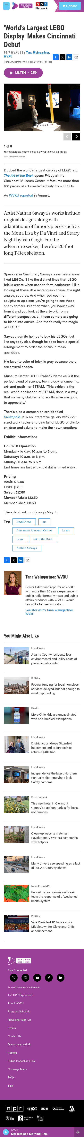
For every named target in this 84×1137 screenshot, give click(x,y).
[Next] (76, 136)
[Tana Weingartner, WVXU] (12, 583)
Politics (35, 678)
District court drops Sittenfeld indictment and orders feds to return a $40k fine (51, 747)
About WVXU (16, 1003)
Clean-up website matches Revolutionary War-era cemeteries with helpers (54, 837)
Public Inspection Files (21, 1060)
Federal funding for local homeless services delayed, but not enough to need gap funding (55, 688)
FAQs (11, 1077)
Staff (10, 1085)
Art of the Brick (43, 539)
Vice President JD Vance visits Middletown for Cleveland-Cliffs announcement (53, 926)
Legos (66, 530)
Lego (20, 539)
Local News (24, 521)
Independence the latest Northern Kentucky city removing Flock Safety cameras (54, 777)
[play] (6, 1132)
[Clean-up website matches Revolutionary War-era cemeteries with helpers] (16, 834)
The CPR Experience (20, 995)
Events (12, 1027)
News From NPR (40, 886)
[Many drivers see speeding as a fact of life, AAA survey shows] (16, 864)
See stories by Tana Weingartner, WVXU (49, 612)
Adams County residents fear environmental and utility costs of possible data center (54, 658)
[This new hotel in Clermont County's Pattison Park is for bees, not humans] (16, 804)
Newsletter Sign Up (19, 1019)
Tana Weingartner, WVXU (27, 54)
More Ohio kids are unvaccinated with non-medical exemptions (53, 716)
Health (35, 708)
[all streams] (79, 1132)
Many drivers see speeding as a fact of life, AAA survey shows (55, 865)
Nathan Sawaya (27, 548)
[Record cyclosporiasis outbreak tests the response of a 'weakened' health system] (16, 893)
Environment (39, 797)
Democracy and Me (19, 1044)
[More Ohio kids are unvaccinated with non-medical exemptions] (16, 715)
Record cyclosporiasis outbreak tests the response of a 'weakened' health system (54, 896)
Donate (71, 6)
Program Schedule (19, 1011)
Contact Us (14, 1036)
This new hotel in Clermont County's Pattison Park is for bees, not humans (54, 807)
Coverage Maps (17, 1069)
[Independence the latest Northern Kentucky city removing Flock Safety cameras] (16, 774)
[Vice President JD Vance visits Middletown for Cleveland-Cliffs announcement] (16, 923)
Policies (12, 1052)
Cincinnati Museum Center (34, 530)
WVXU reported (21, 195)
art (44, 521)
